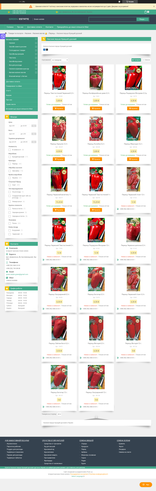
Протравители (49, 458)
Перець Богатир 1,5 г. (59, 392)
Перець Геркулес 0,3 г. (59, 144)
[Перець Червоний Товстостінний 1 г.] (96, 179)
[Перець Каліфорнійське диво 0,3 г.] (96, 78)
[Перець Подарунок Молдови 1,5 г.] (96, 230)
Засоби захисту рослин (17, 47)
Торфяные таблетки (14, 458)
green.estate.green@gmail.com (17, 274)
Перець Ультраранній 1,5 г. (96, 392)
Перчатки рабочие (14, 446)
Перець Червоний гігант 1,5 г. (133, 194)
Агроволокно (12, 444)
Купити (60, 108)
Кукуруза (84, 446)
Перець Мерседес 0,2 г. (133, 144)
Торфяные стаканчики (15, 452)
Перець (52, 33)
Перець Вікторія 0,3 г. (96, 343)
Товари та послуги (15, 33)
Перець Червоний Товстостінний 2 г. (59, 245)
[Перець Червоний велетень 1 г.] (59, 179)
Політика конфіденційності (98, 474)
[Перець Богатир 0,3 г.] (96, 279)
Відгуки (8, 95)
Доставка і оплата (34, 27)
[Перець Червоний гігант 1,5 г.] (133, 179)
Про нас (20, 27)
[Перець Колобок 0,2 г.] (96, 128)
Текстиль (12, 58)
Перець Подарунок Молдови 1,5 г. (96, 245)
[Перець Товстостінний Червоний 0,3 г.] (59, 78)
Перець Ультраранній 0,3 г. (59, 294)
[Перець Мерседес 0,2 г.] (133, 128)
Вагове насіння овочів (17, 72)
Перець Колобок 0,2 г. (96, 144)
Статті (8, 91)
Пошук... (143, 19)
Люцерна (122, 449)
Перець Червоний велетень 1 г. (59, 194)
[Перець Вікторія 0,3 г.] (96, 328)
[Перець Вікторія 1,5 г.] (133, 328)
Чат (147, 485)
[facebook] (44, 50)
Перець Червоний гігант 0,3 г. (133, 294)
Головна (10, 27)
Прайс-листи (11, 104)
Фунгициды (48, 461)
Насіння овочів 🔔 (40, 33)
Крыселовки (49, 452)
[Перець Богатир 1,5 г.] (59, 377)
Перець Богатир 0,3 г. (96, 294)
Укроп (121, 446)
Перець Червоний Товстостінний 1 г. (96, 194)
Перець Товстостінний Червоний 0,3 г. (59, 93)
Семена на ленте (125, 452)
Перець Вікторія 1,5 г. (133, 343)
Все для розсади (15, 65)
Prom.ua (90, 472)
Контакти (49, 27)
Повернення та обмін (14, 86)
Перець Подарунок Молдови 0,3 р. (133, 93)
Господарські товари (17, 50)
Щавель (122, 444)
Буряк (83, 463)
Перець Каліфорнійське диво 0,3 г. (96, 93)
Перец (83, 449)
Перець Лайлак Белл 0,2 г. (59, 343)
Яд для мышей (49, 446)
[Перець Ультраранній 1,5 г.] (96, 377)
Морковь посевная (88, 455)
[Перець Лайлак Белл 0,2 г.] (59, 328)
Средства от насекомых (53, 463)
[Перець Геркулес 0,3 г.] (59, 128)
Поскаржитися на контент (79, 474)
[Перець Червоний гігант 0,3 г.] (133, 279)
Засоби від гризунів (16, 54)
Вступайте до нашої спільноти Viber (19, 109)
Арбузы (84, 452)
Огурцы (84, 444)
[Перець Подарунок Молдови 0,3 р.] (133, 78)
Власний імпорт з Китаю (18, 76)
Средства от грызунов (52, 444)
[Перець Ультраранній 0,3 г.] (59, 279)
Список (147, 60)
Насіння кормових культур (19, 69)
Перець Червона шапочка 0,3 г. (133, 245)
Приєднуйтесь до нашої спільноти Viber (73, 27)
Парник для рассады (14, 455)
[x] (47, 50)
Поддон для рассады (15, 449)
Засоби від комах (15, 61)
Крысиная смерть (50, 455)
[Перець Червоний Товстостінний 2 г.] (59, 230)
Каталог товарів (12, 39)
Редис (83, 461)
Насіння (28, 33)
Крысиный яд (49, 449)
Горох (83, 458)
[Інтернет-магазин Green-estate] (19, 19)
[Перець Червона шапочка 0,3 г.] (133, 230)
